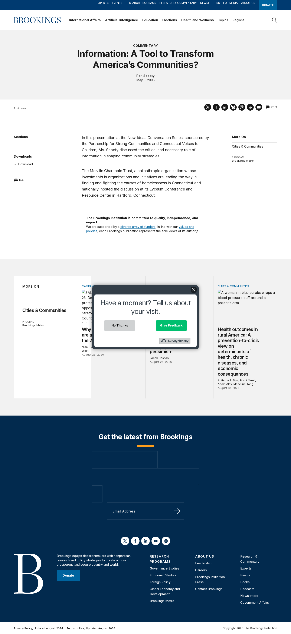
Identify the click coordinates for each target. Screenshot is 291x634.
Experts (103, 2)
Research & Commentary (178, 2)
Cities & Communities (247, 146)
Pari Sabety (145, 76)
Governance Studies (164, 568)
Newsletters (210, 2)
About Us (248, 2)
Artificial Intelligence (121, 20)
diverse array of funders (138, 227)
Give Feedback (171, 325)
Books (245, 582)
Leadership (203, 563)
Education (150, 20)
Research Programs (141, 2)
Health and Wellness (197, 20)
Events (117, 2)
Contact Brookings (208, 589)
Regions (238, 20)
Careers (201, 570)
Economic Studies (163, 575)
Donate (268, 5)
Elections (169, 20)
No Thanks (119, 325)
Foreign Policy (160, 582)
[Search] (274, 20)
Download (25, 164)
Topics (223, 20)
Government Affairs (254, 602)
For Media (230, 2)
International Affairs (85, 20)
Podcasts (247, 589)
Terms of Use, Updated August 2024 (90, 628)
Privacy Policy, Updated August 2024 (38, 628)
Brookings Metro (243, 160)
